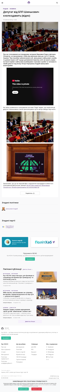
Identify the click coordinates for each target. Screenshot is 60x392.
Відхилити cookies (36, 389)
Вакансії (33, 352)
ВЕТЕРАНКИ (6, 273)
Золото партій (20, 352)
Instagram (51, 349)
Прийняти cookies (23, 389)
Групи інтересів (21, 359)
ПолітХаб (19, 349)
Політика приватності (5, 358)
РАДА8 (5, 9)
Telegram (51, 354)
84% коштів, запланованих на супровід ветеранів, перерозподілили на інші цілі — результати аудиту (18, 294)
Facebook (50, 347)
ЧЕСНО (7, 328)
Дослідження (20, 347)
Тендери (34, 354)
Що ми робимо (21, 344)
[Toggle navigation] (2, 3)
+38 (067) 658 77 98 (54, 378)
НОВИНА (13, 9)
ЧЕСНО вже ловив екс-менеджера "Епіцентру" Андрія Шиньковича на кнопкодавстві (26, 186)
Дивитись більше (27, 269)
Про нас (3, 347)
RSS (32, 349)
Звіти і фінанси (5, 349)
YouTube (50, 357)
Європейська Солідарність (10, 226)
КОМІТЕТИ (13, 307)
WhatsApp (51, 352)
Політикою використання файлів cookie (42, 384)
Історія (3, 352)
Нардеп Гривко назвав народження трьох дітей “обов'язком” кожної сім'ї (17, 310)
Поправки (19, 362)
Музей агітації (20, 354)
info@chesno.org (54, 376)
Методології (5, 354)
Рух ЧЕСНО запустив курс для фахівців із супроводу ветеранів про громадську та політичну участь (18, 277)
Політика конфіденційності (6, 362)
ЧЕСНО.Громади (21, 357)
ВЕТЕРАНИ (15, 273)
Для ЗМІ (33, 347)
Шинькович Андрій (12, 209)
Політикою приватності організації (30, 386)
